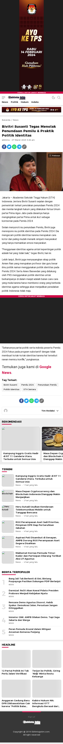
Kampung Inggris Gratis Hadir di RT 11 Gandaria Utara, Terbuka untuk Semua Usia (21, 456)
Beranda (6, 120)
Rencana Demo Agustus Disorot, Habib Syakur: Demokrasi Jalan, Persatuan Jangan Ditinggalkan (33, 605)
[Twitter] (9, 146)
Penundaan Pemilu (47, 385)
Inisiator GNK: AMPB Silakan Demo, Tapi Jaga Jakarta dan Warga (34, 618)
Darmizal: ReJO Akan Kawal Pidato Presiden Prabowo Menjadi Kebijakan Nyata (33, 592)
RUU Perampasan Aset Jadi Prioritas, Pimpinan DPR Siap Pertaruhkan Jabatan (37, 525)
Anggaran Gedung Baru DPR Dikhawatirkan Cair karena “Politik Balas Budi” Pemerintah (16, 705)
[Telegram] (19, 146)
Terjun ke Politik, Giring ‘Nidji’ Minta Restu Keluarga (46, 673)
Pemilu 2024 (27, 385)
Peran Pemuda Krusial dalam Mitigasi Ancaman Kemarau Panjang (30, 630)
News (16, 120)
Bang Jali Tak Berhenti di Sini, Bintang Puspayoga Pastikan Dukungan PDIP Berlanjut (35, 580)
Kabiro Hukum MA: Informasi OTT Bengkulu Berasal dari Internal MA (45, 705)
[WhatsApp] (14, 146)
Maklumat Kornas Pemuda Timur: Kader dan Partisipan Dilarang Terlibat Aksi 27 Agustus (38, 556)
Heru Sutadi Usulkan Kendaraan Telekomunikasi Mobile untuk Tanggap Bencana (34, 509)
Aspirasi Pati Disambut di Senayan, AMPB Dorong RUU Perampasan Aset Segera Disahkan (38, 540)
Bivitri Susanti (10, 385)
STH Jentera (30, 389)
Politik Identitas (11, 389)
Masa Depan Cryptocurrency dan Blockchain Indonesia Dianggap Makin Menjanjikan (38, 494)
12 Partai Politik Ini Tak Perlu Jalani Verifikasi (15, 672)
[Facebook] (4, 146)
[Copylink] (24, 146)
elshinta (6, 140)
